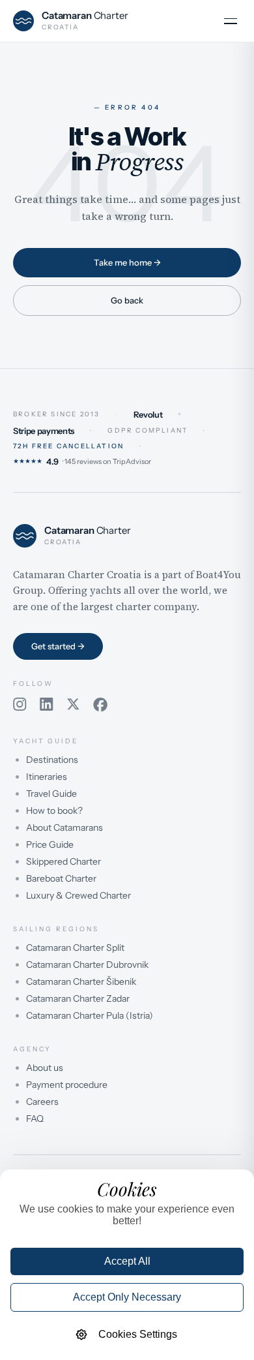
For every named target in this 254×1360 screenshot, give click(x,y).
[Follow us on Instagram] (20, 705)
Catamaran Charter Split (75, 947)
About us (44, 1068)
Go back (127, 300)
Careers (42, 1101)
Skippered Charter (63, 861)
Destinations (52, 759)
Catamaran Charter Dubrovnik (87, 964)
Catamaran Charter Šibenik (81, 981)
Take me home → (127, 262)
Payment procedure (66, 1084)
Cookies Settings (137, 1334)
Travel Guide (51, 793)
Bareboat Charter (61, 878)
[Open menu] (231, 21)
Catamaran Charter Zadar (78, 998)
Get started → (58, 646)
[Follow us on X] (73, 705)
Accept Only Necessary (127, 1297)
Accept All (127, 1261)
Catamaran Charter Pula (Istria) (89, 1015)
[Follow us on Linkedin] (46, 705)
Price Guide (50, 844)
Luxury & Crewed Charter (78, 895)
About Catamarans (64, 827)
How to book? (54, 810)
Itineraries (46, 776)
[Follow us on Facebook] (100, 705)
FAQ (35, 1118)
